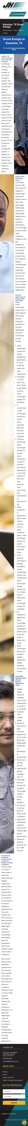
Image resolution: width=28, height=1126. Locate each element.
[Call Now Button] (24, 1122)
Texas (15, 30)
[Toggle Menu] (23, 20)
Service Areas (7, 30)
